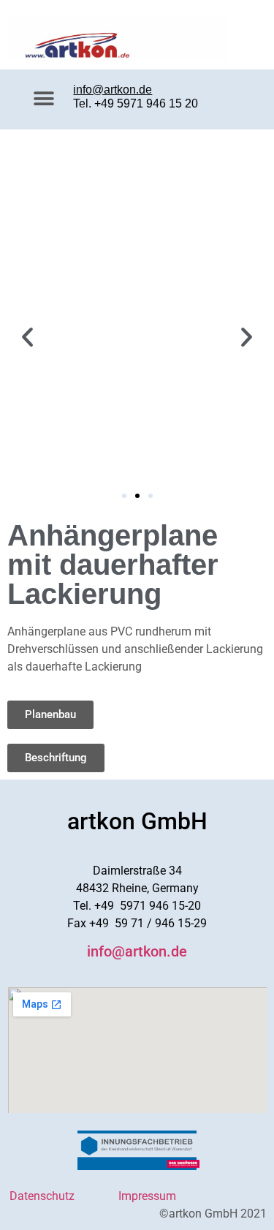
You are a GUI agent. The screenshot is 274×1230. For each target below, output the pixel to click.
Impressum (145, 1196)
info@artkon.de (112, 89)
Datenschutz (42, 1196)
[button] (44, 99)
